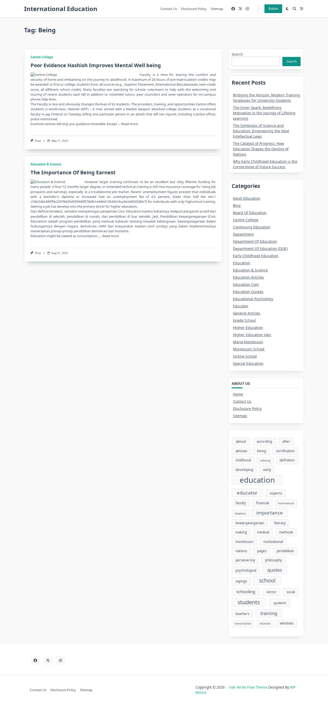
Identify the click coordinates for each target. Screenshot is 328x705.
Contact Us (168, 8)
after (286, 441)
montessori (244, 541)
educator (247, 492)
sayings (241, 581)
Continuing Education (251, 227)
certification (285, 451)
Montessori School (248, 349)
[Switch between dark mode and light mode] (287, 8)
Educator (240, 306)
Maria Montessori (248, 341)
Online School (245, 356)
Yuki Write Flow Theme (248, 687)
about (241, 441)
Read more (129, 124)
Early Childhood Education (255, 255)
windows (286, 623)
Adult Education (246, 198)
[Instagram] (247, 9)
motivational (273, 541)
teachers (242, 613)
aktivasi (241, 451)
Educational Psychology (253, 298)
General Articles (246, 313)
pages (261, 551)
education (257, 480)
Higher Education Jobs (252, 334)
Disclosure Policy (194, 8)
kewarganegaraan (249, 523)
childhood (243, 460)
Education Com (246, 284)
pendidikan (285, 551)
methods (286, 532)
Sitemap (217, 8)
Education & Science (45, 164)
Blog (237, 205)
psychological (245, 570)
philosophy (273, 560)
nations (241, 551)
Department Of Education (255, 241)
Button (273, 8)
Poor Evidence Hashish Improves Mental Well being (95, 65)
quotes (274, 570)
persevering (245, 560)
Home (238, 394)
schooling (245, 592)
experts (276, 493)
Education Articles (248, 277)
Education (241, 262)
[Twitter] (240, 9)
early (267, 469)
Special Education (248, 363)
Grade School (244, 320)
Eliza (38, 141)
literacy (280, 523)
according (264, 441)
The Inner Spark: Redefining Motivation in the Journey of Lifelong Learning (264, 113)
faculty (240, 503)
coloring (265, 460)
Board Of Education (249, 212)
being (261, 451)
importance (269, 512)
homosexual (286, 503)
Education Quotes (248, 291)
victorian (265, 623)
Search (237, 54)
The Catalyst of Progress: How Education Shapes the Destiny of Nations (261, 149)
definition (287, 460)
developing (244, 469)
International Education (60, 8)
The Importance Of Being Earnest (73, 172)
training (268, 613)
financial (262, 503)
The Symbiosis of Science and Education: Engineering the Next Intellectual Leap (261, 131)
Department (243, 234)
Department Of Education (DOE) (260, 248)
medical (263, 532)
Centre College (41, 57)
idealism (240, 513)
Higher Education (248, 327)
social (290, 592)
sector (271, 592)
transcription (243, 623)
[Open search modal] (294, 8)
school (267, 580)
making (241, 532)
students (249, 602)
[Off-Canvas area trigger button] (301, 8)
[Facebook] (233, 9)
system (279, 602)
